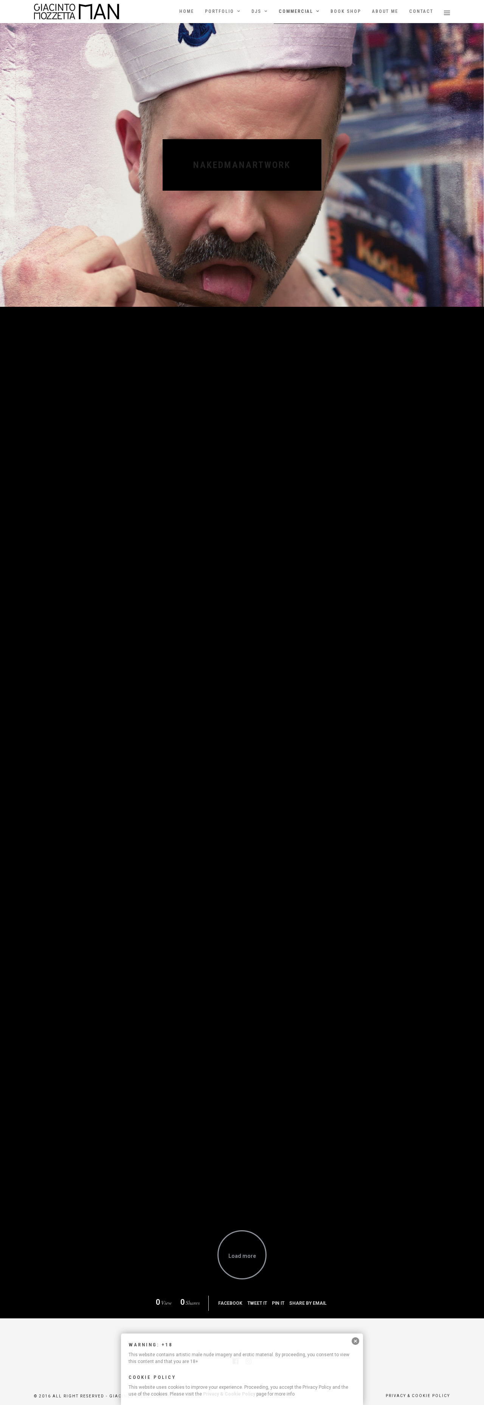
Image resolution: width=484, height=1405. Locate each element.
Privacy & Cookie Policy (229, 1394)
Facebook (230, 1303)
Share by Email (308, 1303)
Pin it (278, 1303)
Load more (242, 1256)
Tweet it (257, 1303)
